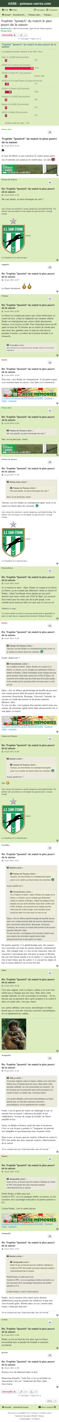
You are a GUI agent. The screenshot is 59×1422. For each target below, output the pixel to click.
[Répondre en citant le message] (50, 132)
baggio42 (5, 264)
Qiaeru (41, 1416)
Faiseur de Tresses (9, 180)
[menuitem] (5, 10)
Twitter (4, 401)
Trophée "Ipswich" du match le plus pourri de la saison (26, 23)
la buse (5, 1320)
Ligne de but (34, 28)
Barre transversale (20, 28)
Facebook (48, 398)
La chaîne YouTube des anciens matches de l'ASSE (22, 398)
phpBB (22, 1413)
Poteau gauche (46, 28)
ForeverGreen (7, 568)
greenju (5, 1352)
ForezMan (5, 845)
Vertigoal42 (6, 1055)
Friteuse (5, 296)
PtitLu (4, 970)
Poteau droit (6, 31)
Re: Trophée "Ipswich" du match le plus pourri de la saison (28, 190)
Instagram (13, 401)
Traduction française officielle (26, 1416)
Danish (4, 360)
